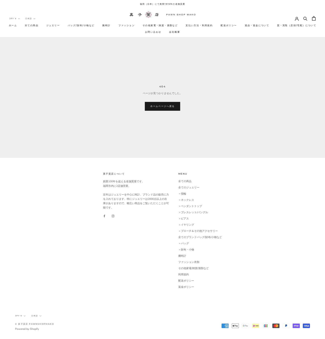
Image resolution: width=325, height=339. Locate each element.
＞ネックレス (186, 200)
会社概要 (174, 32)
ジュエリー (53, 25)
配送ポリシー (229, 25)
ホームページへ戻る (162, 106)
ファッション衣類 (188, 262)
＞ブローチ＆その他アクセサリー (198, 231)
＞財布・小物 (186, 249)
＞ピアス (183, 218)
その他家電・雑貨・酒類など (160, 25)
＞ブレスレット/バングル (193, 212)
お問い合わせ (153, 32)
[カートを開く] (314, 18)
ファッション (126, 25)
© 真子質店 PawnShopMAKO (34, 324)
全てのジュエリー (188, 187)
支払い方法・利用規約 (199, 25)
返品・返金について (257, 25)
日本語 (28, 18)
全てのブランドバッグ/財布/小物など (200, 237)
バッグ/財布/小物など (81, 25)
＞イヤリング (186, 225)
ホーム (13, 25)
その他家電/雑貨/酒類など (193, 268)
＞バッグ (183, 243)
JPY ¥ (13, 18)
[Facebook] (104, 216)
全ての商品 (31, 25)
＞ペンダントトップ (190, 206)
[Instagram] (113, 216)
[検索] (305, 18)
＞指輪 (182, 193)
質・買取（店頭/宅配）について (296, 25)
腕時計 (106, 25)
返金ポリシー (186, 287)
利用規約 (183, 274)
